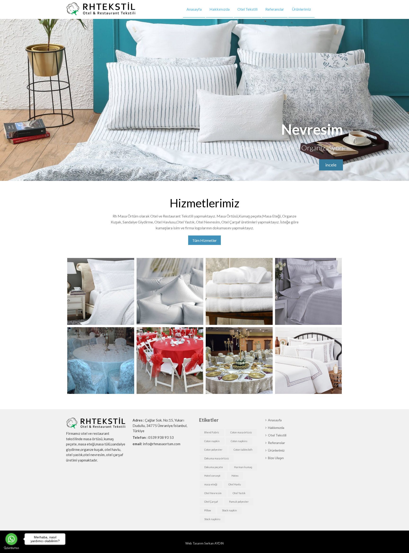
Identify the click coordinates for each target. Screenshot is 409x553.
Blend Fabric (211, 432)
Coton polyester (213, 449)
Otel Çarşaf (211, 501)
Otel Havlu (234, 484)
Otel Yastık (239, 493)
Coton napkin (212, 441)
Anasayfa (194, 9)
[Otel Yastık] (170, 291)
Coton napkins (239, 441)
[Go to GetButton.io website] (11, 548)
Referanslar (274, 9)
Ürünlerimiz (301, 9)
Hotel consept (212, 475)
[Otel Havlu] (239, 291)
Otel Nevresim (213, 493)
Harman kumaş (243, 467)
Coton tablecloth (243, 449)
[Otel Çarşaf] (100, 291)
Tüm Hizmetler (204, 240)
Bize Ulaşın (328, 9)
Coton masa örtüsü (241, 432)
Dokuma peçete (213, 467)
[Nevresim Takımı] (308, 360)
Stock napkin (229, 510)
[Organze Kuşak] (170, 360)
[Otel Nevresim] (308, 291)
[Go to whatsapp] (11, 539)
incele (331, 164)
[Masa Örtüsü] (239, 360)
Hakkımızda (219, 9)
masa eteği (210, 484)
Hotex (234, 475)
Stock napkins (212, 519)
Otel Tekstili (247, 9)
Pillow (207, 510)
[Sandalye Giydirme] (100, 360)
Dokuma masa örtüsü (216, 458)
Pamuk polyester (239, 501)
